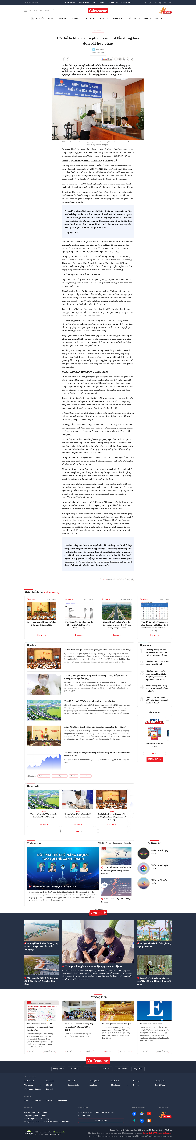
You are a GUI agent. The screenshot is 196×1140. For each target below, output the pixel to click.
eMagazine (127, 843)
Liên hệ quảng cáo (101, 1120)
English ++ (127, 2)
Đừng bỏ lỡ (33, 786)
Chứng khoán (69, 2)
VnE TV (101, 2)
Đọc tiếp (31, 645)
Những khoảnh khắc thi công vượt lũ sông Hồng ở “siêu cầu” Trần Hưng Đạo (41, 947)
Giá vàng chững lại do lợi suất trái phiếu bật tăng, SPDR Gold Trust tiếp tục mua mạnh (97, 754)
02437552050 (86, 1115)
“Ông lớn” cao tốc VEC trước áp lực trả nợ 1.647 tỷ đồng (89, 701)
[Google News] (170, 2)
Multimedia (34, 843)
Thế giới (147, 18)
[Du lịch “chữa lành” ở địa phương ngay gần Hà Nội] (154, 930)
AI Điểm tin (154, 843)
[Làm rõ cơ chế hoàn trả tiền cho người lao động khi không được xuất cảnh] (154, 965)
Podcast (108, 843)
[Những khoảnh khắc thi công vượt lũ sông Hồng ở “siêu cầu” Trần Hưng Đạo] (41, 930)
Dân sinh (158, 18)
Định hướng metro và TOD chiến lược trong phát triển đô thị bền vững (40, 1027)
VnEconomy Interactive (151, 1024)
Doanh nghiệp (118, 18)
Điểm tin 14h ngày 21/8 (159, 852)
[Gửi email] (124, 59)
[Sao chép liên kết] (128, 59)
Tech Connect (114, 2)
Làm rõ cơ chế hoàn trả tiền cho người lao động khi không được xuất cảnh (154, 981)
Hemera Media (59, 1132)
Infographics (117, 843)
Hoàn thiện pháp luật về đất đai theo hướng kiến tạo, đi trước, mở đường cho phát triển (117, 625)
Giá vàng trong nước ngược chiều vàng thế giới (157, 662)
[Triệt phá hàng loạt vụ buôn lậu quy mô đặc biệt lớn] (98, 941)
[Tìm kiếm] (31, 10)
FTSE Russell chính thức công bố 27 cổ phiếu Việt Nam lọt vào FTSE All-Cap (79, 625)
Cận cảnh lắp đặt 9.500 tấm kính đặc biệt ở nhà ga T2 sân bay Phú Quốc (41, 981)
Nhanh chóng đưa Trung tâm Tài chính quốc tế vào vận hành (157, 688)
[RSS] (149, 1120)
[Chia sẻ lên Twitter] (120, 59)
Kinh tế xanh (88, 18)
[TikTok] (165, 2)
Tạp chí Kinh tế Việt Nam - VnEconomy (157, 1133)
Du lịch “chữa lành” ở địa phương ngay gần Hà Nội (154, 945)
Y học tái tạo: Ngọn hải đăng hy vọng (115, 900)
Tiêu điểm (40, 18)
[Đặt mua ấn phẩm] (165, 10)
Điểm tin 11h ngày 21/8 (159, 867)
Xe (94, 2)
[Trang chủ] (32, 18)
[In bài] (63, 59)
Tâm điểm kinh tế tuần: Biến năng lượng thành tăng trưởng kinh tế (116, 871)
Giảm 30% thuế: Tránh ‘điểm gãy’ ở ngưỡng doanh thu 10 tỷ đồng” (95, 727)
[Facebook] (145, 2)
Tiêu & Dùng (84, 2)
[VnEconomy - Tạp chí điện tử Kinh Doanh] (98, 1060)
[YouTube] (160, 2)
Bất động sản (134, 18)
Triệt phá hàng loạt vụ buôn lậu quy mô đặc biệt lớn (94, 966)
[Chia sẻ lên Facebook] (116, 59)
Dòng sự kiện (98, 997)
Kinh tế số (75, 18)
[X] (150, 2)
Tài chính (62, 18)
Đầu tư (51, 18)
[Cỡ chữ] (67, 59)
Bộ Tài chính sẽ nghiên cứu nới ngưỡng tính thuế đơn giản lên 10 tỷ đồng (97, 650)
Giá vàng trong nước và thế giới (116, 1024)
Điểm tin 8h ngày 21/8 (159, 881)
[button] (77, 831)
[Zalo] (155, 2)
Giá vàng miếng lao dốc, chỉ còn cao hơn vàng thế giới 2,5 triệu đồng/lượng (156, 652)
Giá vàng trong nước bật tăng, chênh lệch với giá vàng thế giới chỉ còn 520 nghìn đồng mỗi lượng (95, 677)
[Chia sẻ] (132, 59)
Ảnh (26, 1100)
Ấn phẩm (154, 712)
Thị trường (103, 18)
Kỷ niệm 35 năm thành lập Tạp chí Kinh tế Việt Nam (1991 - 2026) (79, 1027)
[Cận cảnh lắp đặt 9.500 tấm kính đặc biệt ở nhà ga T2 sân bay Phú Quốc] (41, 965)
